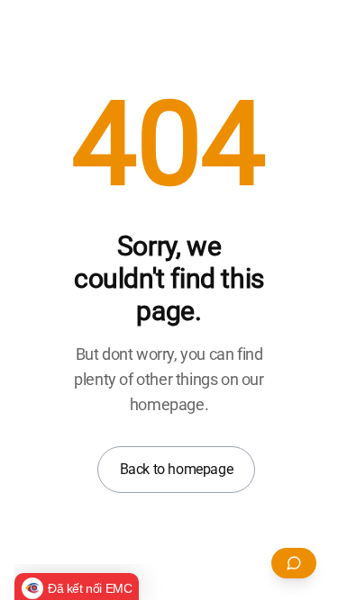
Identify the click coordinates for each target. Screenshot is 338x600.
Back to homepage (176, 469)
